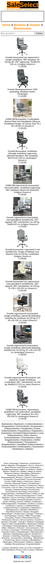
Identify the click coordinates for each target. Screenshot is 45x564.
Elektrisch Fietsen (20, 483)
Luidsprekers (25, 508)
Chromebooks (38, 477)
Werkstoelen (22, 28)
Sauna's (15, 520)
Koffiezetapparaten (8, 504)
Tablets (39, 526)
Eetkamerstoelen (12, 428)
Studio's (31, 526)
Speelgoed (40, 522)
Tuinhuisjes (14, 530)
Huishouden (31, 498)
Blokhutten (35, 473)
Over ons (23, 548)
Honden (11, 496)
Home (6, 25)
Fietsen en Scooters (18, 485)
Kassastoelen (24, 431)
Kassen (37, 500)
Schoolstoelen (28, 438)
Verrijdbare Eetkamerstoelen (30, 444)
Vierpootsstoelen (9, 447)
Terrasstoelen (30, 442)
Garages (8, 489)
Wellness (29, 542)
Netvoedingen (7, 514)
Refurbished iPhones (31, 518)
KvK (24, 550)
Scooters (38, 520)
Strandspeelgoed (20, 526)
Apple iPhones (10, 467)
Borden (21, 475)
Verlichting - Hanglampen (32, 536)
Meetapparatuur (12, 510)
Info (30, 548)
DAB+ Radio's (17, 481)
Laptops (19, 506)
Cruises (7, 481)
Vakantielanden (37, 532)
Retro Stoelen (30, 435)
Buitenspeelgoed (8, 477)
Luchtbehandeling (31, 506)
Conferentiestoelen (34, 424)
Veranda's (6, 536)
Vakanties (7, 534)
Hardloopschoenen (23, 494)
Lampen (39, 504)
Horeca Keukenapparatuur (25, 496)
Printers (18, 518)
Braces (34, 475)
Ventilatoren (36, 534)
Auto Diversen (22, 467)
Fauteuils (4, 485)
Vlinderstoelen (24, 447)
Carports (27, 477)
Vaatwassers (39, 530)
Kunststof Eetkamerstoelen (25, 433)
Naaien (26, 512)
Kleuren (20, 502)
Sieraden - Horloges (18, 522)
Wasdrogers (7, 542)
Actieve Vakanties (8, 465)
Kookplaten (22, 504)
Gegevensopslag (20, 489)
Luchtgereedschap (10, 508)
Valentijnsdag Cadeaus (21, 534)
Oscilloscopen (19, 514)
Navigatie (34, 512)
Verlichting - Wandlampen (34, 538)
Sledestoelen (27, 440)
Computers (8, 479)
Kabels (14, 500)
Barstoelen (19, 424)
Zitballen (29, 449)
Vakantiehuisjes (23, 532)
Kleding (13, 502)
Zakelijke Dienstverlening (14, 544)
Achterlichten (35, 463)
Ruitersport (6, 520)
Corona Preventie (34, 479)
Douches (8, 483)
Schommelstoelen (12, 438)
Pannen (21, 516)
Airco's (31, 465)
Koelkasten (36, 502)
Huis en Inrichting (18, 498)
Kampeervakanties (25, 500)
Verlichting (16, 536)
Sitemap (39, 550)
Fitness (41, 485)
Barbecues (15, 471)
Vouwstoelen (38, 447)
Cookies (31, 550)
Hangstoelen (27, 428)
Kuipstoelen (6, 433)
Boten (27, 475)
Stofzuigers (7, 526)
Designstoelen (8, 426)
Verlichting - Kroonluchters (11, 538)
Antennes (39, 465)
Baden (39, 469)
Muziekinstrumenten (14, 512)
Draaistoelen (37, 426)
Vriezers (25, 540)
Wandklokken (35, 540)
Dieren (37, 481)
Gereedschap (33, 489)
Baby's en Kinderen (28, 469)
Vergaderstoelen (8, 444)
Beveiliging (25, 473)
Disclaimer (14, 548)
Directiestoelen (23, 426)
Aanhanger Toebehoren (19, 463)
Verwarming (9, 540)
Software (30, 522)
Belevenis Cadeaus (12, 473)
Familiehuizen (34, 483)
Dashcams (28, 481)
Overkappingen (10, 516)
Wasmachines (19, 542)
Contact (5, 548)
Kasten (5, 502)
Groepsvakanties (7, 494)
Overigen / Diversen (34, 514)
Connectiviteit (20, 479)
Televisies (20, 528)
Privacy (19, 550)
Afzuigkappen (21, 465)
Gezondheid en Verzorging (16, 492)
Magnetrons (36, 508)
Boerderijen (11, 475)
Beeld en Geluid (34, 471)
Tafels (4, 528)
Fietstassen (31, 485)
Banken (6, 471)
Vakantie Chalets (9, 532)
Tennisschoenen (32, 528)
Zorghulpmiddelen (33, 544)
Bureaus (19, 477)
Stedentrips (31, 524)
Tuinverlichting (26, 530)
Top (22, 552)
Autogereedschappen (10, 469)
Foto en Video (17, 487)
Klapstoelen (37, 431)
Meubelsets (33, 510)
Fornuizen (6, 487)
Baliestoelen (7, 424)
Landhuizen (10, 506)
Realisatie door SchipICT (23, 561)
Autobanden (35, 467)
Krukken (31, 504)
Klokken (28, 502)
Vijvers (18, 540)
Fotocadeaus (29, 487)
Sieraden (4, 522)
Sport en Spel (7, 524)
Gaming (39, 487)
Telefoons (11, 528)
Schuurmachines (27, 520)
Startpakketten (20, 524)
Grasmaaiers (33, 492)
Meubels (20, 25)
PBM (28, 516)
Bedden (24, 471)
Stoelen (34, 25)
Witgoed (38, 542)
